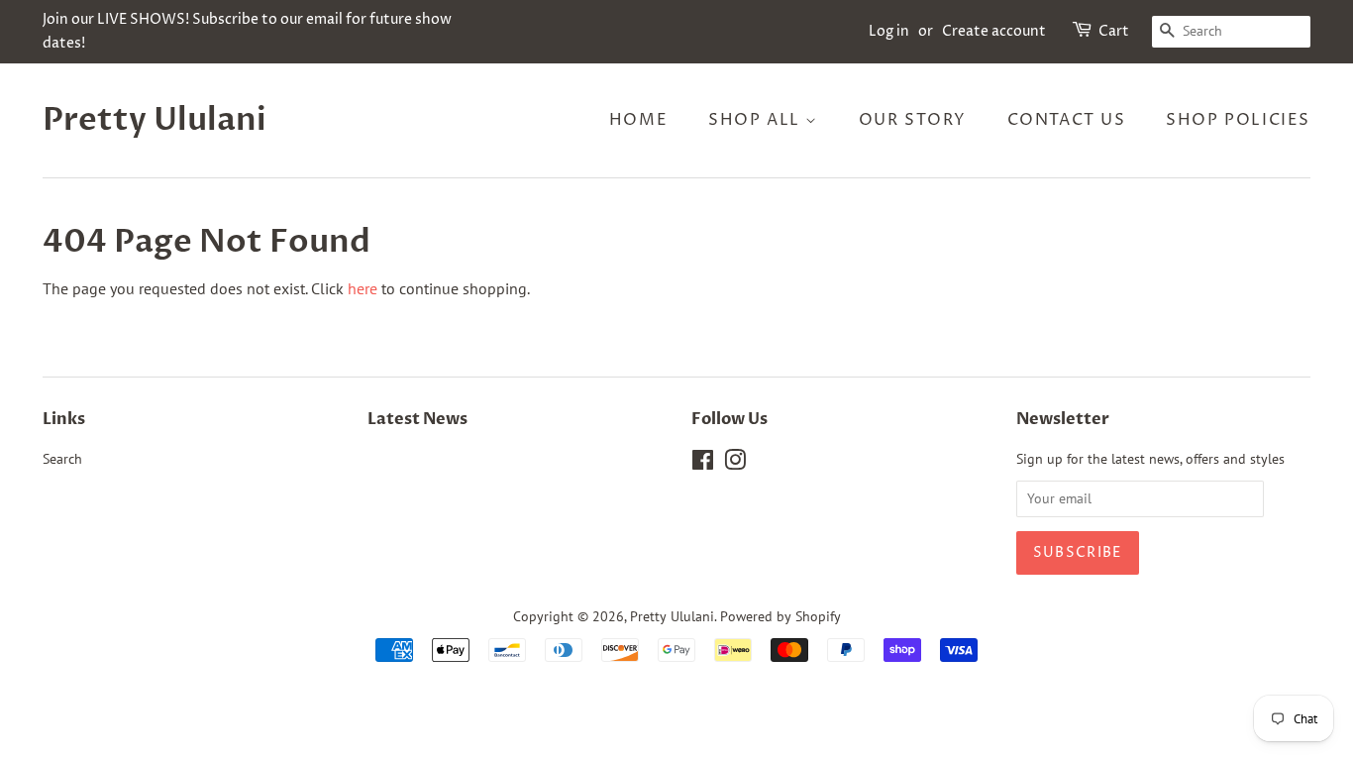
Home (638, 120)
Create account (994, 31)
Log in (889, 31)
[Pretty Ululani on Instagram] (735, 464)
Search (62, 459)
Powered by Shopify (780, 616)
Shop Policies (1238, 120)
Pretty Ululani (154, 120)
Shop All (756, 120)
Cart (1113, 31)
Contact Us (1066, 120)
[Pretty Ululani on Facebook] (702, 464)
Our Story (913, 120)
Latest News (417, 419)
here (362, 288)
